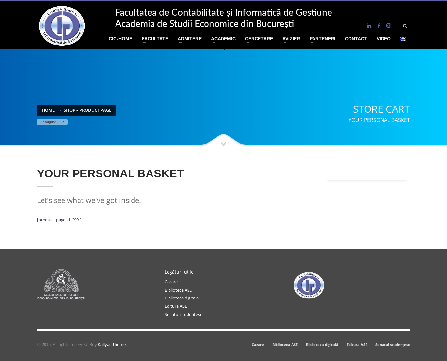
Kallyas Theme (112, 344)
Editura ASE (176, 306)
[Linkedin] (369, 25)
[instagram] (389, 25)
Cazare (171, 282)
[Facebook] (379, 25)
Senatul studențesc (183, 314)
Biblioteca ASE (178, 290)
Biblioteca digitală (182, 298)
